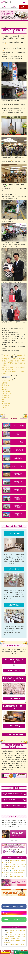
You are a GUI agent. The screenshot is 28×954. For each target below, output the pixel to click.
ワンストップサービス (7, 381)
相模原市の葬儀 (5, 391)
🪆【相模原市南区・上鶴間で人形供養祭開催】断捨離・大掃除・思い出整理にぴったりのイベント (14, 866)
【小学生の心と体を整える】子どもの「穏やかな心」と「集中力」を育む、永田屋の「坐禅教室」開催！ (13, 363)
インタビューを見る (13, 670)
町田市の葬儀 (5, 395)
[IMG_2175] (14, 284)
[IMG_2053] (14, 223)
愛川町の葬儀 (5, 385)
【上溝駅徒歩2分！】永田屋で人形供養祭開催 (13, 359)
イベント (3, 407)
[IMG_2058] (14, 165)
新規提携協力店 (5, 403)
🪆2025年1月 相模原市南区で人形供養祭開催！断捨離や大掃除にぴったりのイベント (13, 873)
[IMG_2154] (14, 138)
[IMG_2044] (14, 81)
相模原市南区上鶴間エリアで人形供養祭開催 (13, 367)
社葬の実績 (4, 383)
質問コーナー (5, 399)
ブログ (3, 409)
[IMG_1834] (14, 63)
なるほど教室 (5, 405)
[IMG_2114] (14, 200)
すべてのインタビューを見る (13, 734)
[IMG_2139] (14, 117)
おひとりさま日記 (6, 393)
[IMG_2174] (14, 303)
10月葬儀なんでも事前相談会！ (11, 355)
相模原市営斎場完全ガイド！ (9, 369)
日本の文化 (4, 387)
